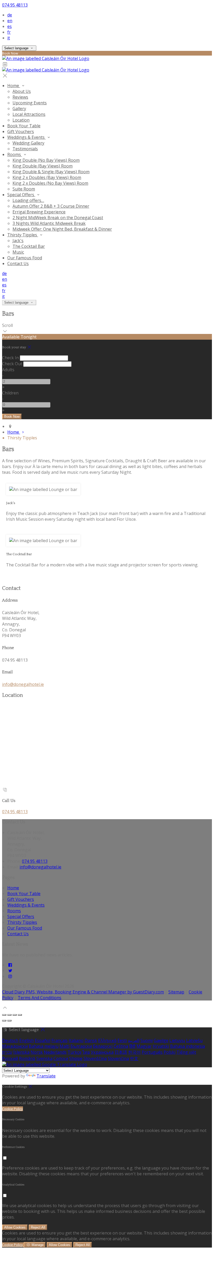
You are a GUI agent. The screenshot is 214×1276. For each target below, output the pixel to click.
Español (42, 1040)
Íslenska (21, 1052)
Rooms (14, 154)
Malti (64, 1046)
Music (18, 252)
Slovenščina (95, 1058)
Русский (10, 1058)
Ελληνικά (107, 1040)
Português (152, 1052)
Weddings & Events (26, 137)
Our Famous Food (24, 258)
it (8, 38)
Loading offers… (28, 200)
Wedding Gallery (28, 143)
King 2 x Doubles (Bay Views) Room (47, 177)
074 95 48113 (15, 5)
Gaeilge (161, 1040)
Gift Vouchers (20, 131)
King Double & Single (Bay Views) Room (51, 172)
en (9, 20)
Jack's (18, 240)
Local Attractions (29, 114)
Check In (10, 358)
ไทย (86, 1052)
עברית (7, 1052)
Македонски (15, 1046)
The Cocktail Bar (29, 246)
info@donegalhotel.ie (23, 684)
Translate (46, 1076)
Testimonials (25, 149)
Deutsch (10, 1040)
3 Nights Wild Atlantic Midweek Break (49, 223)
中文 (134, 1058)
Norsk (37, 1052)
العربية (133, 1040)
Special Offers (21, 194)
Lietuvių (177, 1040)
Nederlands (55, 1052)
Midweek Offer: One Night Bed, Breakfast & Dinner (62, 229)
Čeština (121, 1046)
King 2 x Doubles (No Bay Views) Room (50, 183)
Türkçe (74, 1052)
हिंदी (132, 1046)
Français (59, 1040)
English (26, 1040)
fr (9, 32)
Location (21, 120)
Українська (102, 1052)
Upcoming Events (30, 103)
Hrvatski (161, 1046)
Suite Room (24, 189)
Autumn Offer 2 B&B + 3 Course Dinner (51, 206)
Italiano (76, 1040)
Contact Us (18, 263)
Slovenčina (118, 1058)
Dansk (91, 1040)
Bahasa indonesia (187, 1046)
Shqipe (75, 1058)
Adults (8, 370)
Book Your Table (23, 126)
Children (10, 393)
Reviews (20, 97)
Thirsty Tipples (22, 235)
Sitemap (176, 992)
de (9, 15)
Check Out (12, 364)
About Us (22, 91)
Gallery (19, 108)
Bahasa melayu (43, 1046)
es (9, 26)
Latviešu (194, 1040)
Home (13, 85)
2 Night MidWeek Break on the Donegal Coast (58, 217)
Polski (169, 1052)
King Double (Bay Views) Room (43, 166)
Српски (61, 1058)
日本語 (121, 1052)
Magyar (144, 1046)
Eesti (122, 1040)
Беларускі (102, 1046)
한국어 (134, 1052)
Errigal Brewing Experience (39, 212)
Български (81, 1046)
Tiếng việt (186, 1052)
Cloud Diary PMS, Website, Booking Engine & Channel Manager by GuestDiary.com (83, 992)
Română (27, 1058)
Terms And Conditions (39, 998)
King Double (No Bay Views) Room (46, 160)
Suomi (146, 1040)
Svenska (44, 1058)
